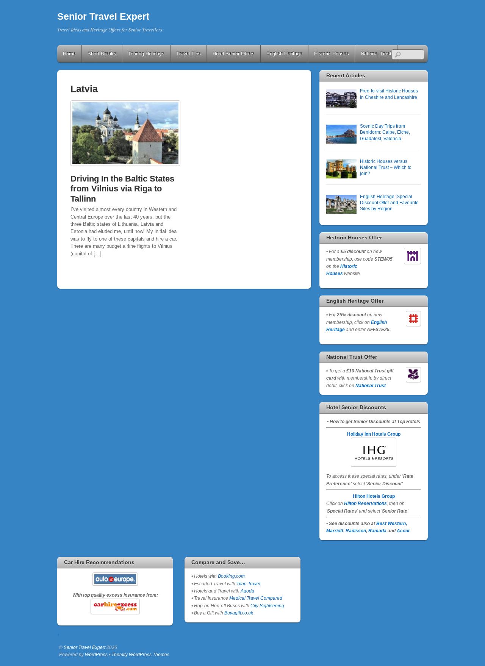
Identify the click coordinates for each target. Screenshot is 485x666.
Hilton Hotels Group (374, 496)
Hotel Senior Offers (234, 53)
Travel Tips (188, 53)
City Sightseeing (267, 605)
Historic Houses (331, 53)
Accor (403, 530)
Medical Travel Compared (255, 598)
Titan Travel (248, 583)
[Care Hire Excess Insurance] (115, 606)
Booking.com (231, 576)
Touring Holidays (146, 53)
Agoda (246, 590)
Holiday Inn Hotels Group (374, 433)
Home (69, 53)
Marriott (334, 530)
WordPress (96, 654)
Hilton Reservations (365, 503)
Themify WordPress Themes (140, 654)
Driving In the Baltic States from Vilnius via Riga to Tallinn (122, 188)
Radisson (356, 530)
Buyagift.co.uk (238, 612)
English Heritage (284, 53)
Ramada (377, 530)
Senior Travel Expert (84, 647)
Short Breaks (102, 53)
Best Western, (391, 523)
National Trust (376, 53)
